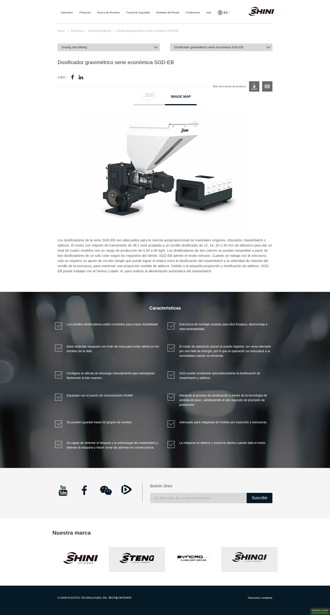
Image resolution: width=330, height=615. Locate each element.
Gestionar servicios (320, 610)
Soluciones (67, 12)
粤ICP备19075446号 (120, 597)
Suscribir (259, 498)
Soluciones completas (260, 597)
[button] (223, 16)
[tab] (149, 98)
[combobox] (109, 47)
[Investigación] (267, 86)
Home (61, 30)
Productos (85, 12)
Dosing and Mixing (99, 30)
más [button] (208, 12)
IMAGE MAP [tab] (181, 96)
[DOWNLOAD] (254, 86)
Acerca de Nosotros (108, 12)
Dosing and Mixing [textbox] (74, 47)
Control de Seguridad (138, 12)
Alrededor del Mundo (167, 12)
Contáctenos (193, 12)
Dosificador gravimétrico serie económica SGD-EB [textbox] (208, 47)
